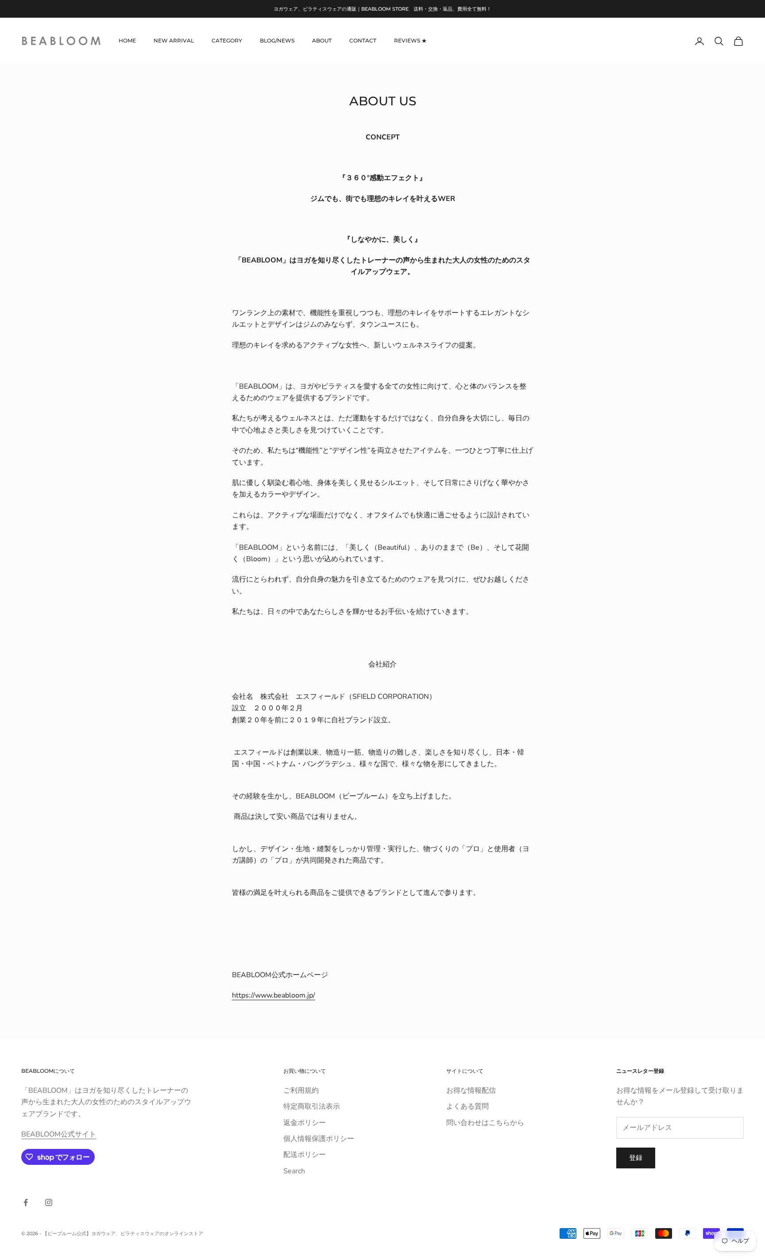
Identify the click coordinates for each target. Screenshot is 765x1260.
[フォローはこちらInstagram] (48, 1202)
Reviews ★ (410, 41)
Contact (362, 41)
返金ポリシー (304, 1123)
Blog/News (277, 41)
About (322, 41)
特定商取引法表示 (311, 1106)
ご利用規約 (301, 1090)
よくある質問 (467, 1106)
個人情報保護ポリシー (318, 1139)
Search (294, 1171)
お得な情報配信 (471, 1090)
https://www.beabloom (268, 995)
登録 (635, 1157)
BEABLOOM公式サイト (58, 1134)
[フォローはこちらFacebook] (25, 1202)
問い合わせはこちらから (485, 1123)
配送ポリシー (304, 1155)
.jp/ (310, 995)
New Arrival (174, 41)
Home (127, 41)
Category (227, 41)
